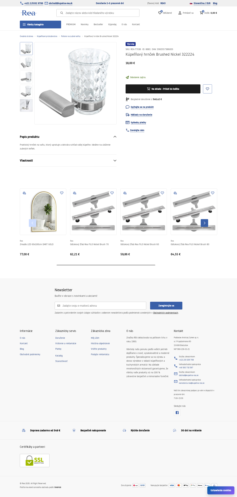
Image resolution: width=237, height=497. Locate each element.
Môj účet (95, 337)
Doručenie (60, 337)
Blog (215, 3)
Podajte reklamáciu (100, 354)
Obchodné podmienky (30, 354)
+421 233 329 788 (186, 360)
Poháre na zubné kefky (70, 36)
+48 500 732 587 (186, 367)
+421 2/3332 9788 (33, 3)
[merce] (57, 487)
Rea (21, 241)
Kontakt (136, 24)
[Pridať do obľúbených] (62, 193)
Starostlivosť (61, 361)
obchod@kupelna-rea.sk (60, 3)
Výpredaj (112, 24)
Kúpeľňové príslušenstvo (47, 36)
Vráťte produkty (99, 348)
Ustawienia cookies (221, 490)
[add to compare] (24, 193)
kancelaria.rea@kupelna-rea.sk (191, 383)
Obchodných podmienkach (165, 312)
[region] (26, 83)
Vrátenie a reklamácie (65, 343)
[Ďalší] (204, 223)
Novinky (85, 24)
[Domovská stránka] (29, 12)
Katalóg (59, 355)
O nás (124, 24)
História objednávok (100, 343)
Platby (58, 348)
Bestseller (98, 24)
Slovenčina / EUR (202, 3)
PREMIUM (71, 24)
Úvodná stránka (26, 36)
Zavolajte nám (137, 130)
